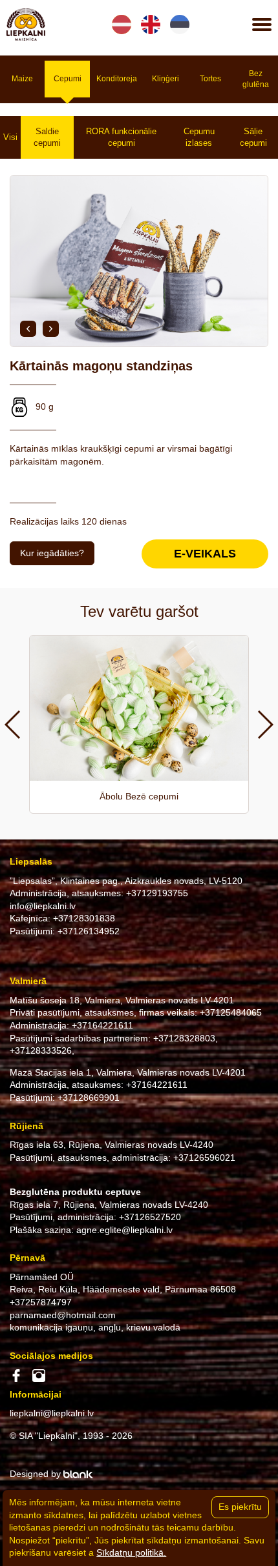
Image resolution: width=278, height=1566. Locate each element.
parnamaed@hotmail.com (63, 1315)
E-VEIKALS (205, 553)
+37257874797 (41, 1302)
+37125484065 (231, 1012)
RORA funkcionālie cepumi (121, 137)
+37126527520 (150, 1217)
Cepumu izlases (199, 137)
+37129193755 (157, 893)
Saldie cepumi (47, 137)
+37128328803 (184, 1038)
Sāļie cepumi (253, 137)
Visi (10, 137)
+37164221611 (102, 1025)
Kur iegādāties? (52, 553)
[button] (28, 329)
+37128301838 (84, 918)
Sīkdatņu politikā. (131, 1552)
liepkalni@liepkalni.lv (52, 1413)
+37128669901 (89, 1097)
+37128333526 (41, 1050)
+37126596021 (204, 1157)
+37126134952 (89, 931)
